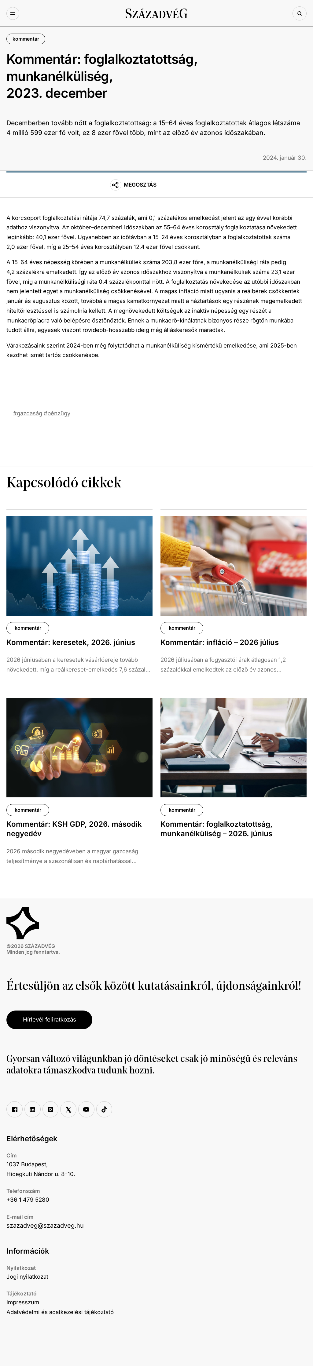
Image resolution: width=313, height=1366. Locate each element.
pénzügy (58, 413)
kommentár (26, 39)
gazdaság (29, 413)
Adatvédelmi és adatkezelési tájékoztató (60, 1312)
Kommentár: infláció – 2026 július (219, 642)
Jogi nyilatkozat (27, 1276)
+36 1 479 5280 (27, 1199)
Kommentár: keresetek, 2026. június (70, 642)
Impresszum (22, 1302)
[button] (12, 13)
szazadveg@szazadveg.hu (45, 1225)
